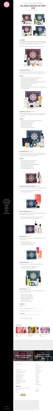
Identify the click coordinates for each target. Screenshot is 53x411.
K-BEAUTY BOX (18, 383)
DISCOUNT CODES (38, 384)
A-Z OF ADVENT (6, 204)
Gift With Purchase (7, 201)
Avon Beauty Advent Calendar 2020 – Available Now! (23, 356)
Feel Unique (27, 305)
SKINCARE (37, 376)
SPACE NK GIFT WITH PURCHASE (20, 380)
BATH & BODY (38, 377)
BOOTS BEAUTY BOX (19, 379)
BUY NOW (31, 70)
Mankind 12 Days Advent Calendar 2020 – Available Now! (43, 356)
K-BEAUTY (37, 368)
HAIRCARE (37, 380)
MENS (36, 379)
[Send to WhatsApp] (31, 318)
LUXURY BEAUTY (38, 381)
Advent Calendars (6, 202)
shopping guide (34, 308)
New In (6, 211)
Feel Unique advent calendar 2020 (35, 310)
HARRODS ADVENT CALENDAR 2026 (21, 371)
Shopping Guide (37, 3)
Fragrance (6, 208)
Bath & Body (25, 3)
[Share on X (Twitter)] (23, 318)
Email (16, 390)
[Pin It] (25, 318)
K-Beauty (6, 210)
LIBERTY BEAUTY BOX (19, 376)
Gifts (28, 3)
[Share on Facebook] (21, 318)
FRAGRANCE (37, 373)
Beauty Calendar (7, 408)
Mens (33, 3)
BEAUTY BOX (37, 365)
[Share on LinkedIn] (27, 318)
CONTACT (37, 391)
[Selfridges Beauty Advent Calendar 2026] (33, 330)
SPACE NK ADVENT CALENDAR (20, 372)
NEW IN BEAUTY (38, 369)
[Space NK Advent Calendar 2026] (45, 330)
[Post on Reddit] (29, 318)
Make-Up (6, 205)
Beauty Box (6, 199)
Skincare (6, 207)
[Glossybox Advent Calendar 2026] (21, 330)
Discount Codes (6, 213)
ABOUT (37, 388)
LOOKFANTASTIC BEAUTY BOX (20, 375)
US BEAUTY (37, 383)
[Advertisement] (26, 405)
